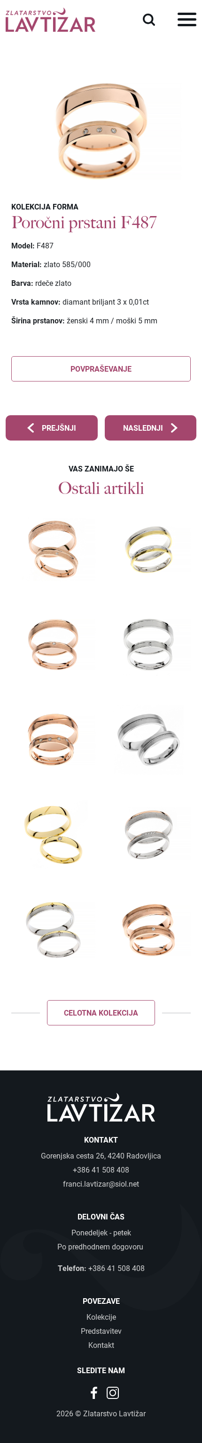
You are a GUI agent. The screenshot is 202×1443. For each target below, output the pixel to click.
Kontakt (101, 1345)
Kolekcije (101, 1317)
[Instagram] (113, 1392)
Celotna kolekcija (101, 1012)
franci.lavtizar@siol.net (101, 1184)
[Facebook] (95, 1392)
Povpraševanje (101, 369)
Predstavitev (101, 1331)
